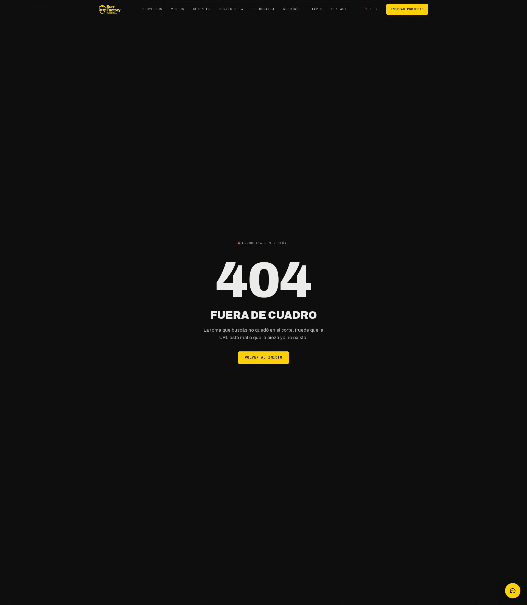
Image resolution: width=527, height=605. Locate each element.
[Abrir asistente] (512, 590)
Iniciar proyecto (407, 9)
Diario (316, 9)
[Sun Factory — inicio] (109, 9)
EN (375, 9)
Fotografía (263, 9)
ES (365, 9)
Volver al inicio (263, 357)
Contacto (340, 9)
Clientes (202, 9)
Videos (177, 9)
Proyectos (152, 9)
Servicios (229, 9)
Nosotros (292, 9)
